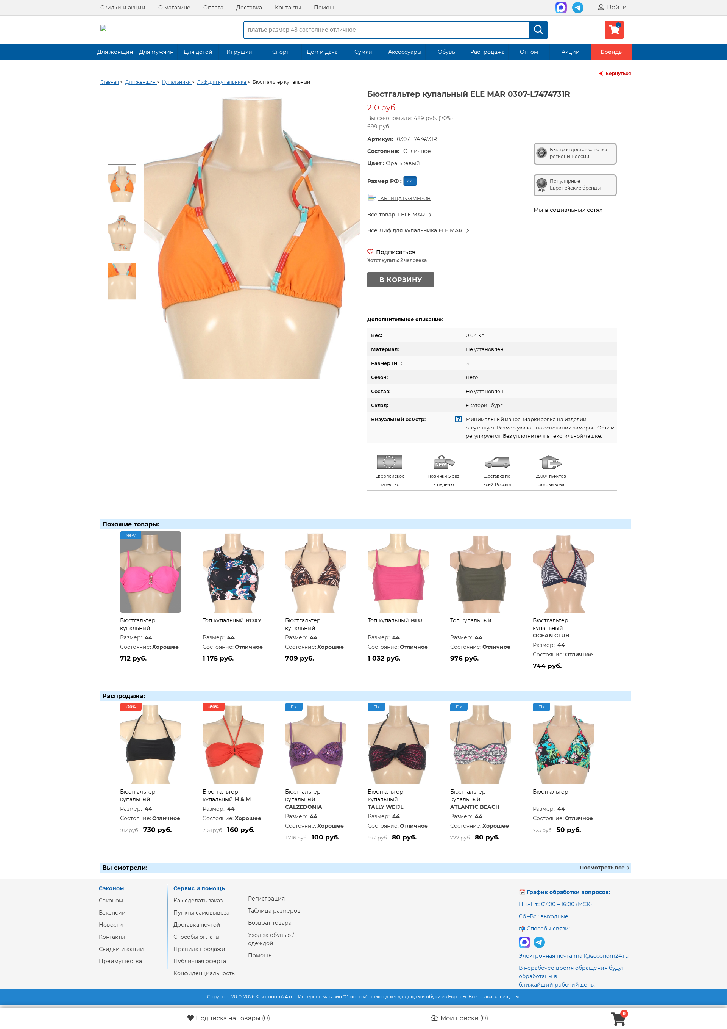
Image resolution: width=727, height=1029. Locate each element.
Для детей (198, 52)
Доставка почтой (196, 924)
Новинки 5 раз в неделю (443, 480)
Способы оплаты (196, 936)
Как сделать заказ (198, 900)
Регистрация (266, 898)
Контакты (288, 7)
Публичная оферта (199, 961)
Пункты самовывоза (201, 912)
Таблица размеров (274, 910)
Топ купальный (223, 620)
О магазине (174, 7)
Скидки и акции (122, 7)
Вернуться (618, 73)
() (233, 1018)
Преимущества (120, 961)
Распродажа (487, 52)
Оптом (529, 52)
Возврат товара (270, 922)
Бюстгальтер (550, 791)
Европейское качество (389, 480)
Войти (616, 7)
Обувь (446, 52)
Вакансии (112, 912)
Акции (571, 52)
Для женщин (115, 52)
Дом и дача (322, 52)
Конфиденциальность (204, 973)
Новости (111, 924)
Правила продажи (199, 949)
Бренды (612, 52)
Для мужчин (156, 52)
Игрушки (239, 52)
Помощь (325, 7)
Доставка (249, 7)
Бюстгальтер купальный (138, 795)
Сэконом (111, 900)
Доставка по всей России (497, 480)
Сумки (363, 52)
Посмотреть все (603, 867)
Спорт (280, 52)
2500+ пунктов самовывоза (551, 480)
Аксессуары (404, 52)
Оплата (213, 7)
